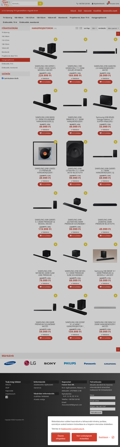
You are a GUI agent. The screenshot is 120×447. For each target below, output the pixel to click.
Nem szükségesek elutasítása (84, 437)
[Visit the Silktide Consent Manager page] (113, 437)
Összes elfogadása (60, 437)
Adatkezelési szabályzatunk (72, 428)
